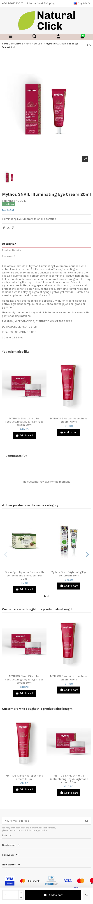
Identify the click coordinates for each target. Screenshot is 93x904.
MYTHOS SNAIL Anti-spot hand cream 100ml (69, 420)
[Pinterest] (13, 227)
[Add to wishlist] (86, 895)
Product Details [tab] (11, 250)
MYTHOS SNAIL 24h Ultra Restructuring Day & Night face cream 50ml (24, 422)
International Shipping (40, 3)
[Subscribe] (87, 820)
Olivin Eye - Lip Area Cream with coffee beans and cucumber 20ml (24, 575)
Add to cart (56, 895)
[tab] (46, 256)
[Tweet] (8, 227)
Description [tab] (9, 243)
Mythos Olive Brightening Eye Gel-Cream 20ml (69, 574)
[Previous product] (88, 45)
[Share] (4, 227)
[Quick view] (27, 413)
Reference (8, 200)
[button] (45, 596)
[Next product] (90, 45)
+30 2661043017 (12, 3)
